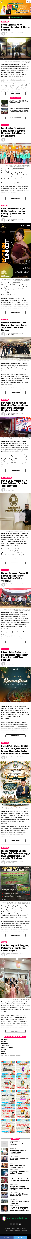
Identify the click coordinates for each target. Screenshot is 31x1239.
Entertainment (5, 1043)
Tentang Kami (5, 1045)
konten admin (10, 34)
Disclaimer (24, 1230)
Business (3, 1053)
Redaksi (3, 1041)
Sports (3, 1051)
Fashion (3, 1049)
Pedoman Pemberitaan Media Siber (11, 1055)
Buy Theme (4, 1039)
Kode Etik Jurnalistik (7, 1047)
